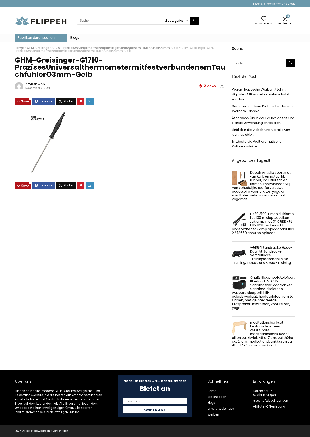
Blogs (74, 37)
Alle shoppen (217, 397)
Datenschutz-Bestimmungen (264, 393)
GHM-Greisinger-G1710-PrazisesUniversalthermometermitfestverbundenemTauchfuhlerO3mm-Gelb (102, 48)
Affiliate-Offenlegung (269, 406)
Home (19, 48)
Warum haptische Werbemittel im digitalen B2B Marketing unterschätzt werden (261, 94)
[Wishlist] (263, 18)
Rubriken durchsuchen (36, 37)
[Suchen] (194, 21)
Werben (213, 414)
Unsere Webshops (221, 408)
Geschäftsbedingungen (270, 400)
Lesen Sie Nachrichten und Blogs (274, 3)
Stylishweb (35, 84)
